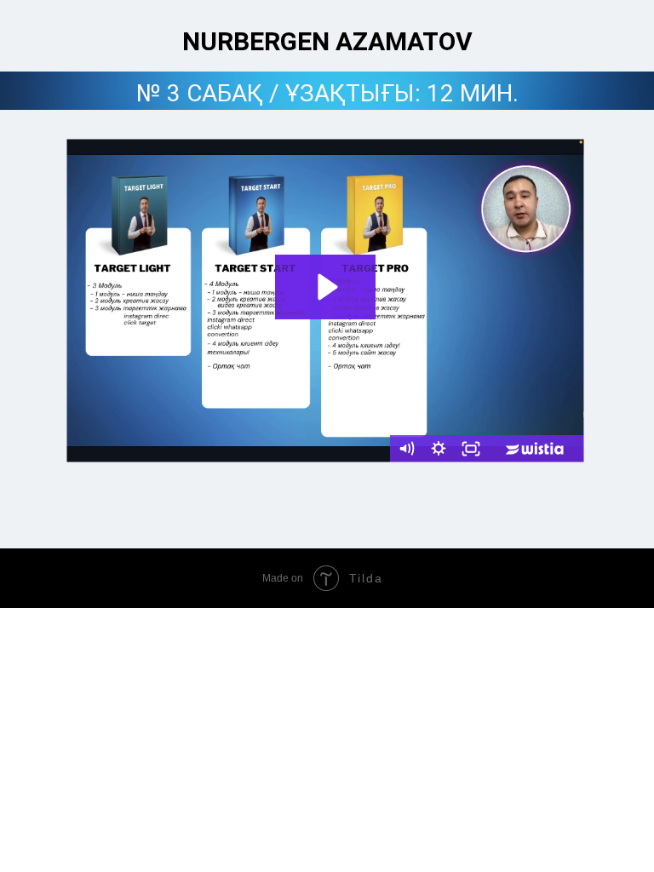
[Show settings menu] (438, 448)
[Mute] (406, 448)
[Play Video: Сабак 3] (325, 287)
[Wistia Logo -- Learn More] (535, 448)
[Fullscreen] (471, 448)
